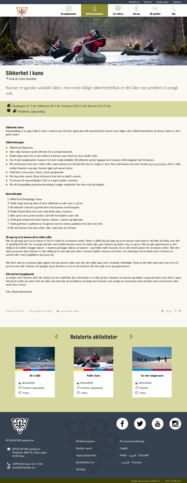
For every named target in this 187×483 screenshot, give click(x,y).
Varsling (80, 469)
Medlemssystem (85, 441)
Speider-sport (162, 1)
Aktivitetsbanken (94, 13)
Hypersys (177, 1)
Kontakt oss (134, 1)
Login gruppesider (86, 455)
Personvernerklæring (132, 441)
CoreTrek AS (154, 480)
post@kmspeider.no (23, 467)
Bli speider (155, 13)
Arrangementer (68, 13)
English (124, 448)
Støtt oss (148, 1)
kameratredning (157, 164)
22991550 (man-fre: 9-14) (27, 464)
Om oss (136, 13)
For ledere (118, 13)
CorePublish (175, 480)
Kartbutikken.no (85, 462)
